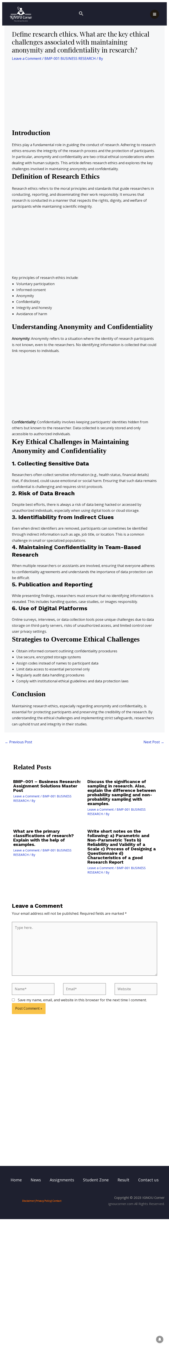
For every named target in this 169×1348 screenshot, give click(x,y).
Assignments (62, 1179)
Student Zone (96, 1179)
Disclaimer (28, 1200)
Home (16, 1179)
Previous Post (18, 742)
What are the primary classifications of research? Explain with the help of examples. (43, 837)
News (36, 1179)
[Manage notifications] (159, 1339)
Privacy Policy (43, 1200)
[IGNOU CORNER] (21, 14)
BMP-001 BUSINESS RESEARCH (70, 58)
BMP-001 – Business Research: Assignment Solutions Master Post (47, 786)
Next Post (153, 742)
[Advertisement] (84, 95)
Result (123, 1179)
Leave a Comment (26, 58)
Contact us (148, 1179)
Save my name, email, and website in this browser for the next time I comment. (82, 1000)
